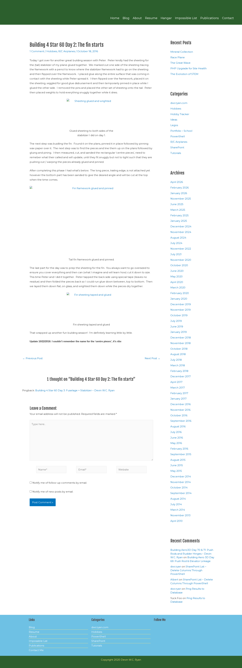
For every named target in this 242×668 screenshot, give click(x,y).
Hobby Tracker (179, 114)
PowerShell (177, 136)
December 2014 (180, 476)
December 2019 (180, 304)
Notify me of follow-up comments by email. (59, 482)
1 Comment (37, 51)
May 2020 (176, 276)
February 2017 (179, 393)
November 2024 (180, 232)
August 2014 (178, 498)
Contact (228, 18)
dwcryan (175, 566)
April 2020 (176, 282)
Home (114, 18)
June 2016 (176, 437)
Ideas (173, 119)
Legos (174, 125)
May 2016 (176, 443)
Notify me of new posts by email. (52, 491)
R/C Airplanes (66, 51)
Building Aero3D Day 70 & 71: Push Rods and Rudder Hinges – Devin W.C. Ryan (191, 553)
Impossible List (186, 18)
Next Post (152, 358)
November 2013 (180, 515)
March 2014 (177, 509)
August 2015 (178, 459)
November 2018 (180, 343)
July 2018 (176, 359)
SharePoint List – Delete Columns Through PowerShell (188, 570)
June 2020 (177, 270)
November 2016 (180, 409)
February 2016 (179, 448)
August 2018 (178, 354)
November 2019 (180, 309)
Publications (209, 18)
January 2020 (178, 298)
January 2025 (178, 220)
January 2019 (178, 332)
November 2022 (180, 248)
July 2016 (176, 432)
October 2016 (178, 415)
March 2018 (177, 365)
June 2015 (176, 465)
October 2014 (179, 487)
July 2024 (176, 243)
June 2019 (176, 326)
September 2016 (180, 420)
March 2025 (177, 209)
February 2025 (179, 215)
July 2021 (176, 254)
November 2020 (180, 259)
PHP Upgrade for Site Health (188, 68)
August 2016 (178, 426)
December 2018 (180, 337)
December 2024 (180, 226)
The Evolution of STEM (184, 74)
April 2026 (176, 182)
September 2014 (180, 493)
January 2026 (178, 193)
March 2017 (177, 387)
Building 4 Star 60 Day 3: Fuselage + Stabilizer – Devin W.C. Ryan (75, 390)
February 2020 (179, 293)
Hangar (166, 18)
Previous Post (33, 358)
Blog (126, 18)
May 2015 (176, 470)
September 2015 (180, 454)
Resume (151, 18)
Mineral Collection (181, 51)
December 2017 (180, 376)
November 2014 (180, 482)
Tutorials (175, 153)
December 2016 (180, 404)
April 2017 (176, 382)
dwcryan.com (178, 103)
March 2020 (177, 287)
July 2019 (176, 320)
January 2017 (178, 398)
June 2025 (176, 204)
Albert (174, 579)
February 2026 (179, 187)
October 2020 (179, 265)
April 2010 (176, 520)
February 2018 (179, 371)
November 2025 (180, 198)
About (137, 18)
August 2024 (178, 237)
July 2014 (176, 504)
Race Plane (177, 57)
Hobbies (51, 51)
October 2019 (179, 315)
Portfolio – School (181, 130)
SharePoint (177, 147)
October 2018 (179, 348)
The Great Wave (180, 62)
